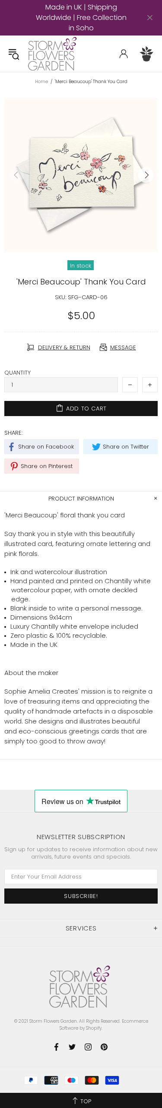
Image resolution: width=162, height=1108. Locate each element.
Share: (13, 432)
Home (41, 82)
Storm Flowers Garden (53, 54)
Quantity (17, 372)
